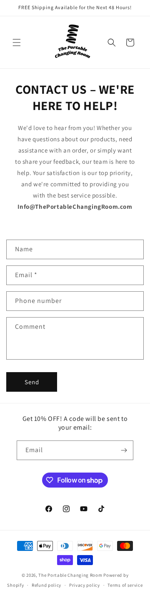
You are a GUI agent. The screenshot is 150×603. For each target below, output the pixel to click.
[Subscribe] (124, 450)
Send (32, 382)
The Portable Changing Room (70, 575)
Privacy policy (84, 585)
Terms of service (125, 585)
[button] (17, 42)
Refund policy (46, 585)
